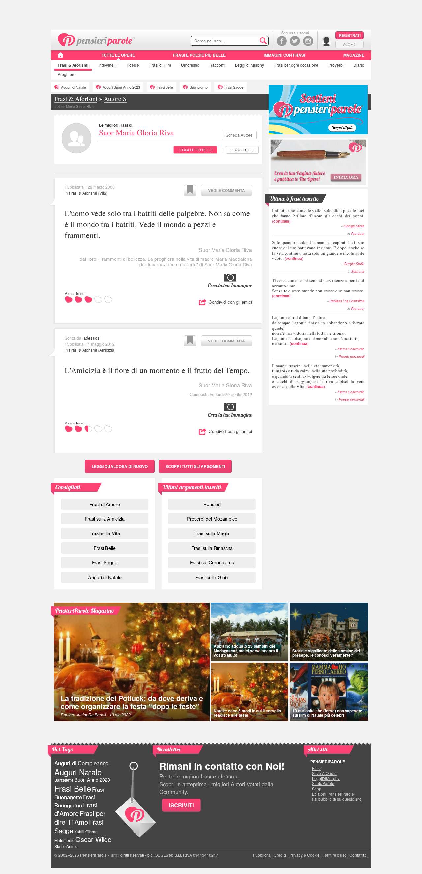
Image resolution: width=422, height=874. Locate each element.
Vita (102, 193)
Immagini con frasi (284, 55)
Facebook (282, 41)
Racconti (217, 65)
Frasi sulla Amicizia (105, 518)
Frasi (73, 65)
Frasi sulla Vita (104, 533)
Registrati (350, 35)
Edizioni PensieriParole (333, 794)
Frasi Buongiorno (74, 801)
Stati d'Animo (66, 846)
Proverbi (336, 65)
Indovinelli (107, 65)
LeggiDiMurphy (326, 778)
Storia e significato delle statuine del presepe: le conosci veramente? (326, 653)
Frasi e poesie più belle (199, 55)
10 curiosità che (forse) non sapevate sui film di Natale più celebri (327, 713)
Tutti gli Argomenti (195, 466)
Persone (357, 233)
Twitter (295, 41)
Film (160, 65)
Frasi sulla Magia (211, 533)
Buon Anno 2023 (92, 780)
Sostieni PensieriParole (318, 109)
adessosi (92, 338)
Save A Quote (324, 773)
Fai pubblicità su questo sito (337, 799)
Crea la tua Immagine (230, 285)
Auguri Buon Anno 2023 (121, 87)
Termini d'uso (335, 855)
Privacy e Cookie (304, 855)
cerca (249, 41)
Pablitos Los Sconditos (346, 300)
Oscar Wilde (93, 839)
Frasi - (96, 39)
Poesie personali (351, 356)
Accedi (349, 44)
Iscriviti (181, 805)
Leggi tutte (242, 149)
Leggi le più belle (195, 149)
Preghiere (66, 74)
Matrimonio (64, 840)
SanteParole (323, 783)
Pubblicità (262, 855)
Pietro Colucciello (351, 348)
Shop (316, 788)
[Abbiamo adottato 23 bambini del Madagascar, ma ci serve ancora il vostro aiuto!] (249, 632)
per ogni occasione (296, 65)
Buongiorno (199, 87)
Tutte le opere (118, 55)
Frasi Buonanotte (79, 793)
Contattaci (358, 855)
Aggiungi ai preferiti (190, 190)
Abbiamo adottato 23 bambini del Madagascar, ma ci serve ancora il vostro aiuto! (246, 650)
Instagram (308, 41)
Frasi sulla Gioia (211, 577)
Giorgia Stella (354, 225)
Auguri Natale (78, 772)
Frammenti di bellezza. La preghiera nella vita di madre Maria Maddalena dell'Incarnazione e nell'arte (175, 262)
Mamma (357, 271)
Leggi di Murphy (249, 65)
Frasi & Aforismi (83, 193)
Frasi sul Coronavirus (212, 562)
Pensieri (212, 504)
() (318, 215)
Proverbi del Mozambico (212, 518)
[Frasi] (60, 57)
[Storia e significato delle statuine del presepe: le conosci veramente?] (329, 632)
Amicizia (106, 350)
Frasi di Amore (104, 504)
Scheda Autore (239, 135)
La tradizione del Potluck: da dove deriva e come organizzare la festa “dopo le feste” (132, 702)
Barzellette (64, 780)
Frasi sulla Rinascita (212, 547)
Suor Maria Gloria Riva (136, 132)
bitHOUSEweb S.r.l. (164, 855)
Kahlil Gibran (86, 831)
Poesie (133, 65)
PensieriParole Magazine (84, 610)
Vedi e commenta (226, 190)
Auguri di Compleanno (81, 763)
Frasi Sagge (233, 87)
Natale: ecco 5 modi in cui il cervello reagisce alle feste (247, 713)
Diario (358, 65)
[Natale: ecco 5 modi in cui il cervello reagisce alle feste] (249, 692)
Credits (280, 855)
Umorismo (190, 65)
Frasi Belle (165, 87)
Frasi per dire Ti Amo (80, 817)
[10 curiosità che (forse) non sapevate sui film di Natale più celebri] (329, 692)
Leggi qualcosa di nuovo (120, 466)
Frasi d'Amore (75, 809)
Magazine (353, 55)
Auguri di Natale (73, 87)
